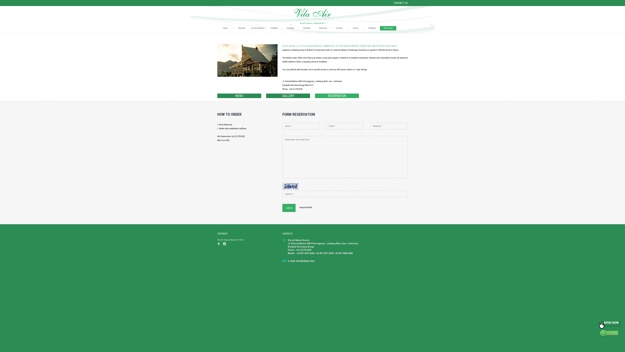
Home (225, 28)
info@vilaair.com (305, 261)
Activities (307, 28)
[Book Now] (609, 324)
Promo (355, 28)
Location (339, 28)
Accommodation (257, 28)
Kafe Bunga (388, 28)
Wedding (371, 28)
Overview (241, 28)
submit (289, 208)
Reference (323, 28)
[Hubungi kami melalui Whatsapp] (609, 333)
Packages (290, 28)
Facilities (274, 28)
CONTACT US (401, 3)
